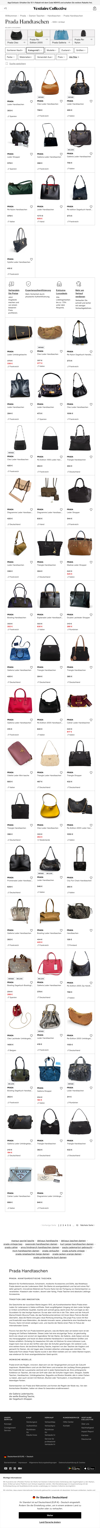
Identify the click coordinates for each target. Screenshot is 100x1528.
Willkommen (11, 15)
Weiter (50, 1515)
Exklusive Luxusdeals (61, 292)
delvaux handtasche (47, 1240)
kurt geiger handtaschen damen (77, 1244)
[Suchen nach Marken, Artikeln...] (5, 8)
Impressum (22, 1462)
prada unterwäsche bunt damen (50, 1257)
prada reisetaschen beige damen (32, 1254)
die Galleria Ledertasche (21, 1393)
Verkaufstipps (51, 1422)
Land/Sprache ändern (50, 1522)
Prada (23, 15)
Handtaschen (54, 15)
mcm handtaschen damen (25, 1250)
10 (77, 1225)
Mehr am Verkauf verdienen (80, 293)
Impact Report (87, 1431)
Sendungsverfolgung (35, 1422)
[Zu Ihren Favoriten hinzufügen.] (31, 101)
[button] (94, 8)
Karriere (84, 1435)
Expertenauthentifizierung (38, 290)
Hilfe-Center (68, 1422)
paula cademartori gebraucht (77, 1247)
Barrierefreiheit (10, 1462)
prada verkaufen (50, 1250)
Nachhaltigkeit (87, 1427)
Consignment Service (10, 1429)
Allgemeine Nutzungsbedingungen (43, 1462)
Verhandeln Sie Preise (13, 292)
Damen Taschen (37, 15)
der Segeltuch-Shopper (20, 1398)
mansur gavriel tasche (22, 1240)
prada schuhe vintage (73, 1250)
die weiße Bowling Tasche (21, 1396)
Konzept (7, 1424)
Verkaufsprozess (52, 1425)
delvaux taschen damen (73, 1240)
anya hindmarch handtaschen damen (40, 1247)
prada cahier (11, 1247)
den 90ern (53, 1351)
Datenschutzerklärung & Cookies (72, 1462)
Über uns (85, 1424)
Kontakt (66, 1425)
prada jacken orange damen (67, 1254)
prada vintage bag (13, 1244)
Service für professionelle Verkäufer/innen (52, 1441)
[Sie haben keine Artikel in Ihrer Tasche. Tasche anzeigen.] (94, 8)
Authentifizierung (33, 1425)
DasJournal (86, 1439)
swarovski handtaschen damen (41, 1244)
